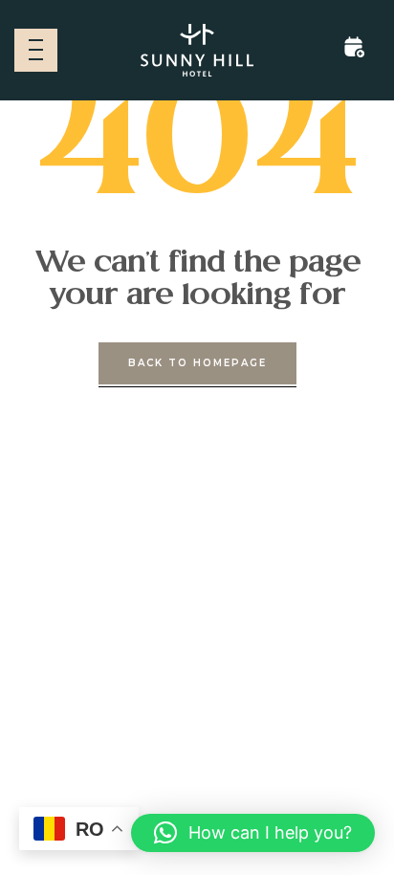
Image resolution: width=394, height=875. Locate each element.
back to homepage (197, 363)
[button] (253, 833)
